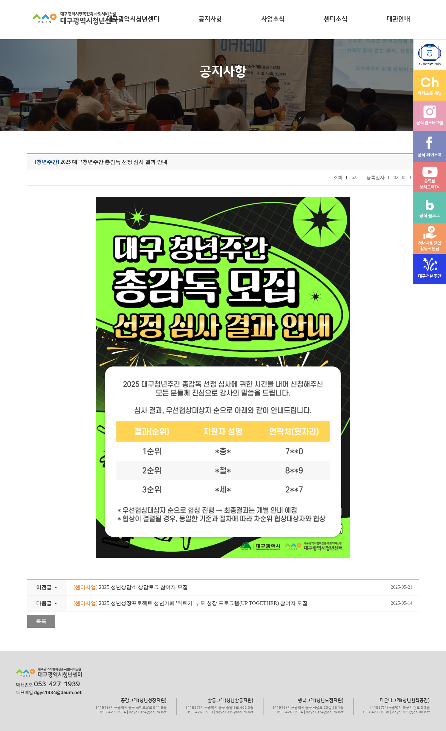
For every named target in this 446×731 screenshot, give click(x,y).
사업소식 (273, 19)
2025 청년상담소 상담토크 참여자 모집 (130, 587)
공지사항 (210, 19)
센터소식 (335, 19)
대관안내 (398, 19)
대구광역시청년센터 (132, 19)
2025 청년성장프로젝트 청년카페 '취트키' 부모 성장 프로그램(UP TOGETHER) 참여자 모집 (190, 603)
